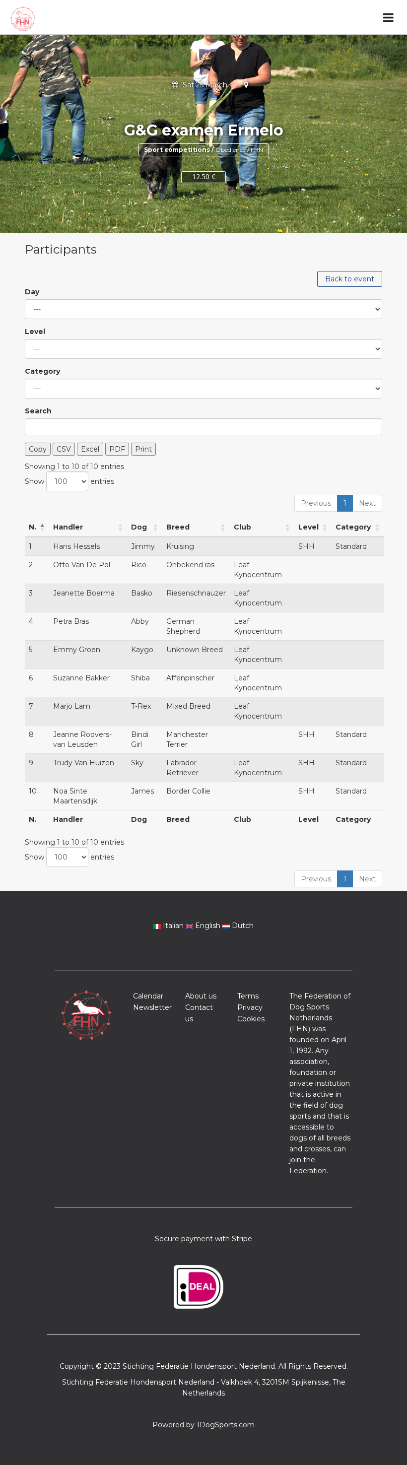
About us (200, 996)
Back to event (349, 278)
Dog (139, 527)
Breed (178, 527)
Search (38, 410)
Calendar (148, 996)
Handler (68, 527)
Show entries (69, 481)
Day (32, 291)
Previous (316, 503)
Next (367, 503)
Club (242, 527)
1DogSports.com (226, 1424)
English (207, 925)
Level (35, 331)
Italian (173, 925)
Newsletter (152, 1007)
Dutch (242, 925)
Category (42, 371)
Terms (248, 996)
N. (32, 527)
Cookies (251, 1018)
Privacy (250, 1007)
